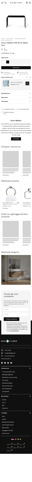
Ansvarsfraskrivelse (7, 386)
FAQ (3, 405)
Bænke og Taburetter (6, 40)
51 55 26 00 (8, 350)
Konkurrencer (6, 433)
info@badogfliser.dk (10, 353)
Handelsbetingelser (7, 383)
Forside (3, 38)
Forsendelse (4, 101)
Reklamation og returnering (9, 377)
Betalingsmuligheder (7, 374)
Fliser (3, 416)
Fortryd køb (5, 380)
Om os (4, 402)
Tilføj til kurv (16, 67)
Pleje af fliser (5, 427)
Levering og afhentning (8, 372)
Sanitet (4, 419)
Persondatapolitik (7, 388)
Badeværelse (10, 38)
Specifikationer (5, 93)
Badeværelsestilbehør (20, 38)
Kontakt (4, 400)
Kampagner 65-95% (7, 430)
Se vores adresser (10, 356)
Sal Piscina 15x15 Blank (17, 82)
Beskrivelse (4, 97)
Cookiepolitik (5, 391)
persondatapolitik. (14, 331)
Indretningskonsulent (8, 425)
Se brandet (16, 139)
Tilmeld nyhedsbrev (11, 319)
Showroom (5, 408)
